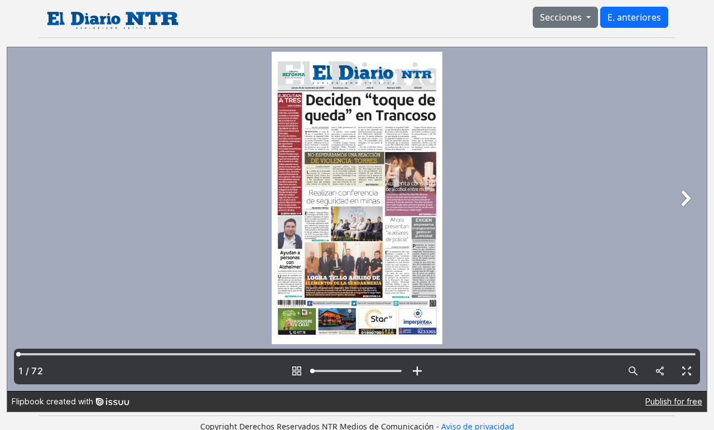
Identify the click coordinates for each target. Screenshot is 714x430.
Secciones (562, 17)
